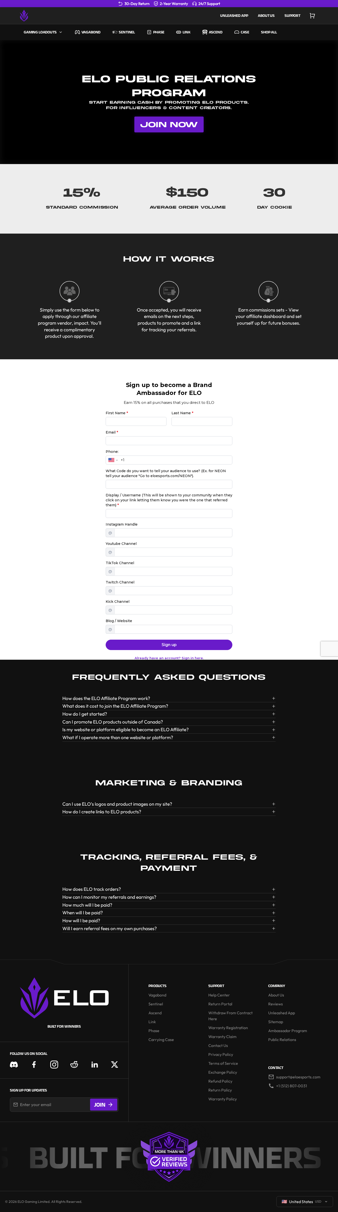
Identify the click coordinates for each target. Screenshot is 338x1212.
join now (169, 124)
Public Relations (282, 1039)
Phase (158, 32)
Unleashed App (234, 15)
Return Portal (220, 1003)
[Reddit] (74, 1064)
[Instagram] (54, 1064)
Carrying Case (161, 1039)
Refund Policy (220, 1081)
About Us (266, 15)
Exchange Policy (222, 1072)
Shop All (269, 32)
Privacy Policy (220, 1054)
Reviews (275, 1003)
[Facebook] (34, 1064)
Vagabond (91, 32)
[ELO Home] (24, 16)
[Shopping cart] (312, 16)
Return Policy (220, 1090)
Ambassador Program (287, 1030)
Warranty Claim (222, 1036)
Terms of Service (223, 1063)
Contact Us (218, 1045)
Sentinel (127, 32)
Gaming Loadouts (40, 32)
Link (186, 32)
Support (292, 15)
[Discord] (14, 1064)
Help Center (219, 995)
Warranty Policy (222, 1098)
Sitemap (275, 1021)
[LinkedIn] (94, 1064)
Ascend (215, 32)
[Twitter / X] (115, 1064)
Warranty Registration (228, 1027)
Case (245, 32)
